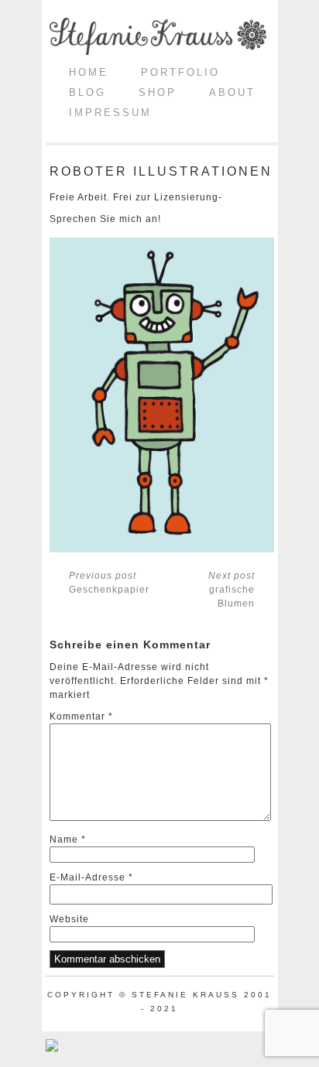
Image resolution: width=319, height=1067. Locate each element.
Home (88, 72)
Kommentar (81, 716)
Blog (87, 92)
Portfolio (180, 72)
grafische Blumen (231, 589)
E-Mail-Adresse (91, 877)
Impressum (110, 112)
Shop (158, 92)
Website (69, 919)
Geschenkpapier (109, 582)
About (232, 92)
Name (68, 839)
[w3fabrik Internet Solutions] (52, 1048)
